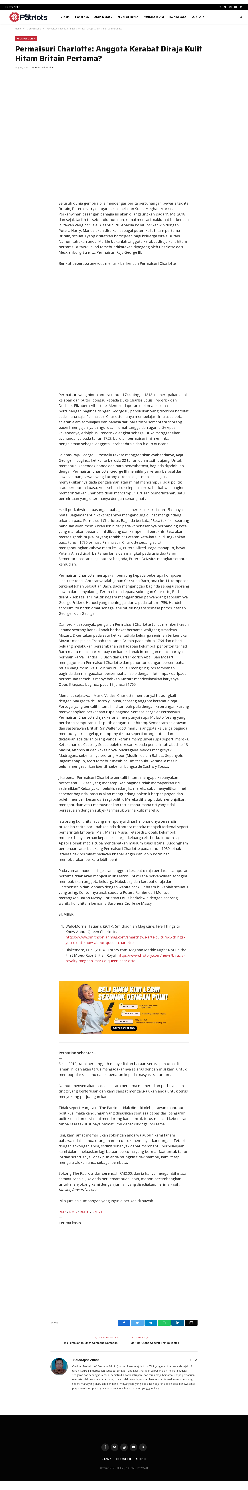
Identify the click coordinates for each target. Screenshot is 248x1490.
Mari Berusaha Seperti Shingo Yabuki (155, 1343)
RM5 (73, 1211)
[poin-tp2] (124, 1032)
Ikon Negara (177, 17)
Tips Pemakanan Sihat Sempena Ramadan (90, 1343)
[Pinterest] (21, 220)
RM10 (84, 1211)
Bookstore (124, 1459)
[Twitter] (21, 204)
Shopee (141, 1459)
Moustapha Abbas (44, 67)
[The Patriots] (28, 17)
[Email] (21, 229)
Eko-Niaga (82, 17)
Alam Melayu (103, 17)
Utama (65, 17)
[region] (158, 329)
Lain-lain (198, 17)
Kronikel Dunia (128, 17)
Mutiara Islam (154, 17)
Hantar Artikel (13, 7)
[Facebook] (21, 196)
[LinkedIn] (21, 212)
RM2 (62, 1211)
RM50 (97, 1211)
